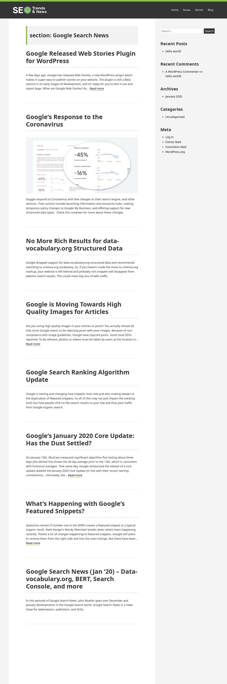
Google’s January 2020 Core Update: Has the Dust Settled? (80, 439)
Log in (169, 137)
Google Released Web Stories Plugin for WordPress (81, 57)
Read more (97, 89)
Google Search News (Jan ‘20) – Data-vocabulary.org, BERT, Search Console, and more (81, 578)
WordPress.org (175, 152)
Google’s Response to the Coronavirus (64, 120)
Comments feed (175, 147)
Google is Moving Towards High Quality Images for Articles (73, 308)
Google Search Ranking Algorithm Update (77, 376)
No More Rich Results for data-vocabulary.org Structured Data (74, 244)
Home (174, 10)
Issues (186, 10)
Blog (210, 10)
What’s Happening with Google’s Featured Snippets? (75, 507)
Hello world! (173, 51)
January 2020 (173, 96)
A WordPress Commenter (182, 71)
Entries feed (173, 142)
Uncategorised (175, 117)
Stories (199, 10)
